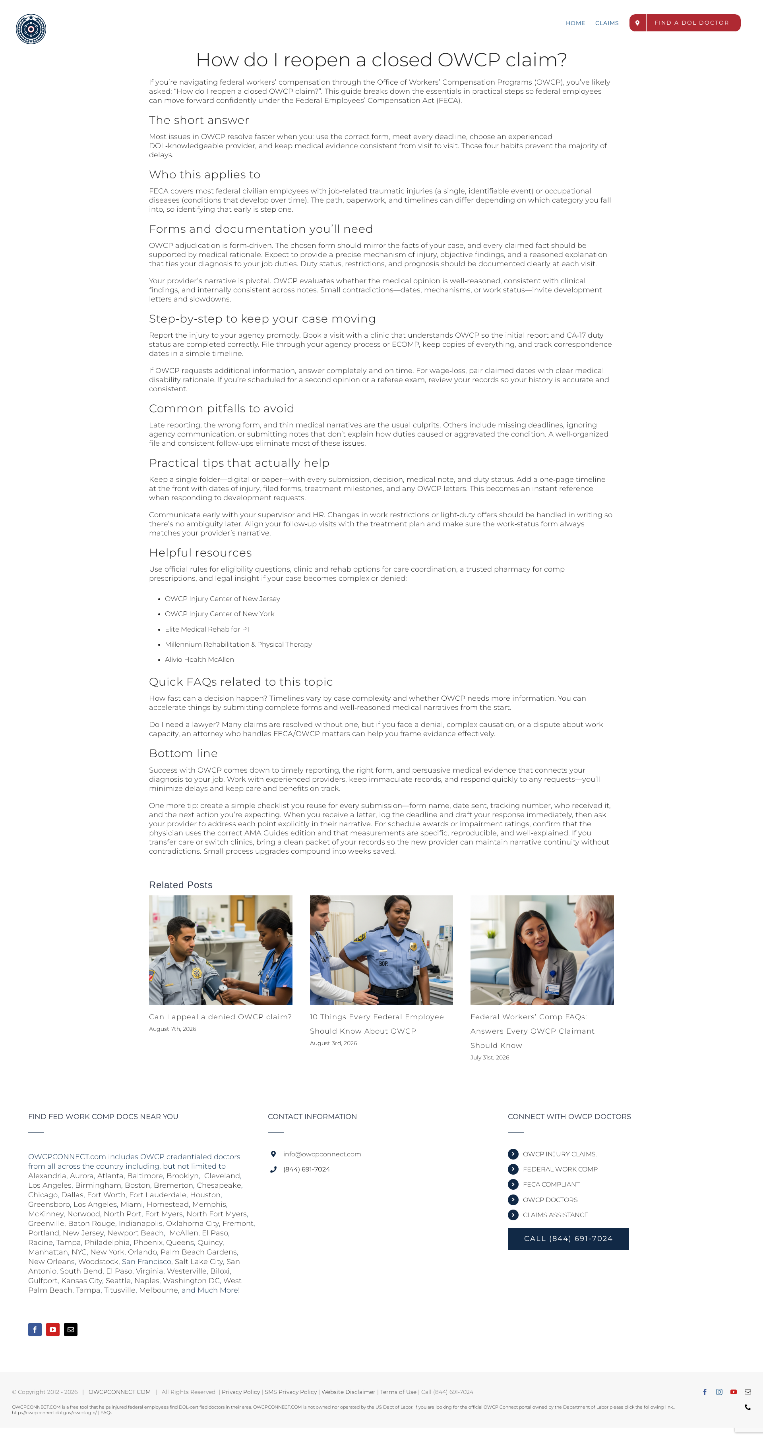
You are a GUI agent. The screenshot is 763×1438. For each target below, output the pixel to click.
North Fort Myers (216, 1214)
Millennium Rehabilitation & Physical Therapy (238, 644)
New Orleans (51, 1261)
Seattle (118, 1280)
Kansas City (81, 1280)
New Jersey (83, 1233)
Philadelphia (107, 1242)
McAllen (183, 1233)
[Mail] (70, 1329)
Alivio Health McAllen (199, 659)
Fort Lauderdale (157, 1195)
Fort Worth (106, 1195)
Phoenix (148, 1242)
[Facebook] (35, 1329)
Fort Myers (164, 1214)
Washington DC (191, 1280)
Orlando (142, 1252)
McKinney (46, 1214)
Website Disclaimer (348, 1391)
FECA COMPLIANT (551, 1184)
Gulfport (43, 1280)
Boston (137, 1185)
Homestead (168, 1204)
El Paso (215, 1233)
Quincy (210, 1242)
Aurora (82, 1175)
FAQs (106, 1412)
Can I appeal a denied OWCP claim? (220, 1017)
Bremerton (173, 1185)
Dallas (72, 1195)
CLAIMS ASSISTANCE (556, 1215)
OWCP (548, 82)
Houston (205, 1195)
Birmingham (98, 1185)
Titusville (120, 1290)
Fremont (238, 1223)
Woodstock (98, 1261)
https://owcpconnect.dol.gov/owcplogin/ (54, 1412)
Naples (146, 1280)
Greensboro (49, 1204)
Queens (180, 1242)
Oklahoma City (192, 1223)
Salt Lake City (199, 1261)
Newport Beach (135, 1233)
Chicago (43, 1195)
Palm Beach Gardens (199, 1252)
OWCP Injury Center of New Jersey (222, 599)
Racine (40, 1242)
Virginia (149, 1271)
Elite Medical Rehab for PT (207, 629)
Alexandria (47, 1175)
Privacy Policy (241, 1391)
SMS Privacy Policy (291, 1391)
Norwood (83, 1214)
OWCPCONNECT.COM (120, 1391)
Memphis (209, 1204)
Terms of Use (398, 1391)
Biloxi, (220, 1271)
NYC (79, 1252)
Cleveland (222, 1175)
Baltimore (145, 1175)
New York (107, 1252)
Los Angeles (50, 1185)
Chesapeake (219, 1185)
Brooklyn (183, 1175)
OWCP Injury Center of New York (220, 614)
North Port (122, 1214)
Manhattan (48, 1252)
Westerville (187, 1271)
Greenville (46, 1223)
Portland (43, 1233)
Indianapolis (141, 1223)
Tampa (68, 1242)
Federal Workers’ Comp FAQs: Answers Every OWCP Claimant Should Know (533, 1031)
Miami (131, 1204)
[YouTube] (53, 1329)
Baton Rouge (91, 1223)
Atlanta (110, 1175)
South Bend (81, 1271)
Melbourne (158, 1290)
